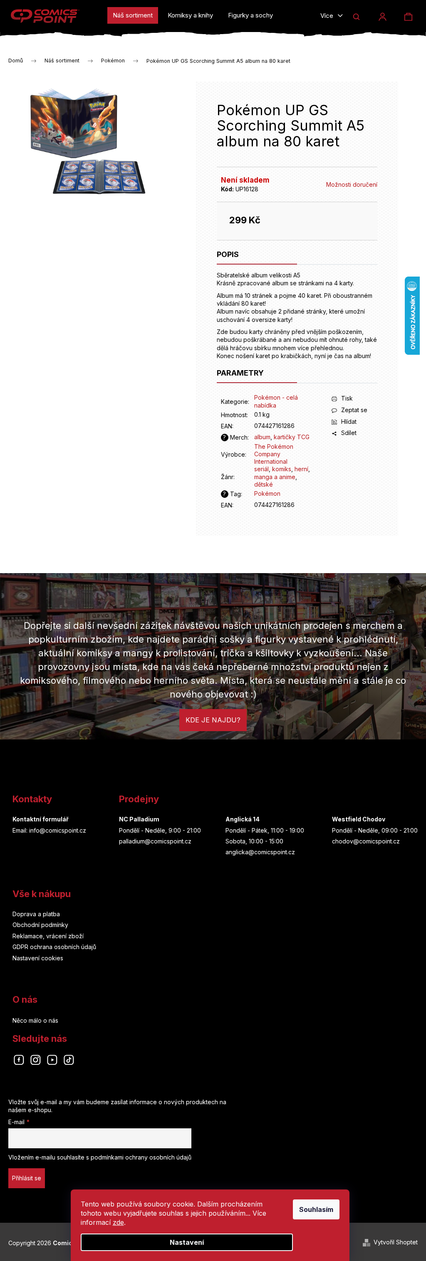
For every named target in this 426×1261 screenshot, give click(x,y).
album (262, 436)
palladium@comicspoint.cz (155, 841)
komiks (281, 468)
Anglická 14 (242, 819)
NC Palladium (139, 819)
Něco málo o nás (35, 1020)
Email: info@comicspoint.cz (49, 830)
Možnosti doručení (351, 184)
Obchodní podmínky (40, 924)
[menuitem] (132, 15)
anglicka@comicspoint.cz (260, 852)
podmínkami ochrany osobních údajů (141, 1157)
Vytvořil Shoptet (396, 1242)
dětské (263, 484)
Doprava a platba (36, 913)
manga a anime (274, 476)
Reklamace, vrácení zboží (48, 936)
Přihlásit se (26, 1178)
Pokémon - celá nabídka (276, 401)
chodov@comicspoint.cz (366, 841)
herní (301, 468)
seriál (261, 468)
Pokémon (267, 493)
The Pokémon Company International (273, 454)
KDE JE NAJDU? (213, 720)
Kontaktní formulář (40, 819)
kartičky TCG (292, 436)
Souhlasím (316, 1209)
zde (118, 1222)
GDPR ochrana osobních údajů (54, 946)
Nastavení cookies (37, 958)
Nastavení (187, 1242)
